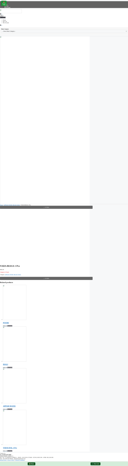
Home (4, 20)
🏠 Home (31, 463)
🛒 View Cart (95, 463)
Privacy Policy (11, 460)
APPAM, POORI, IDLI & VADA (12, 205)
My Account (7, 7)
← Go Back (46, 207)
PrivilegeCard (3, 3)
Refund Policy (3, 460)
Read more (9, 325)
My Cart (6, 6)
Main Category (5, 29)
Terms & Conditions (20, 460)
